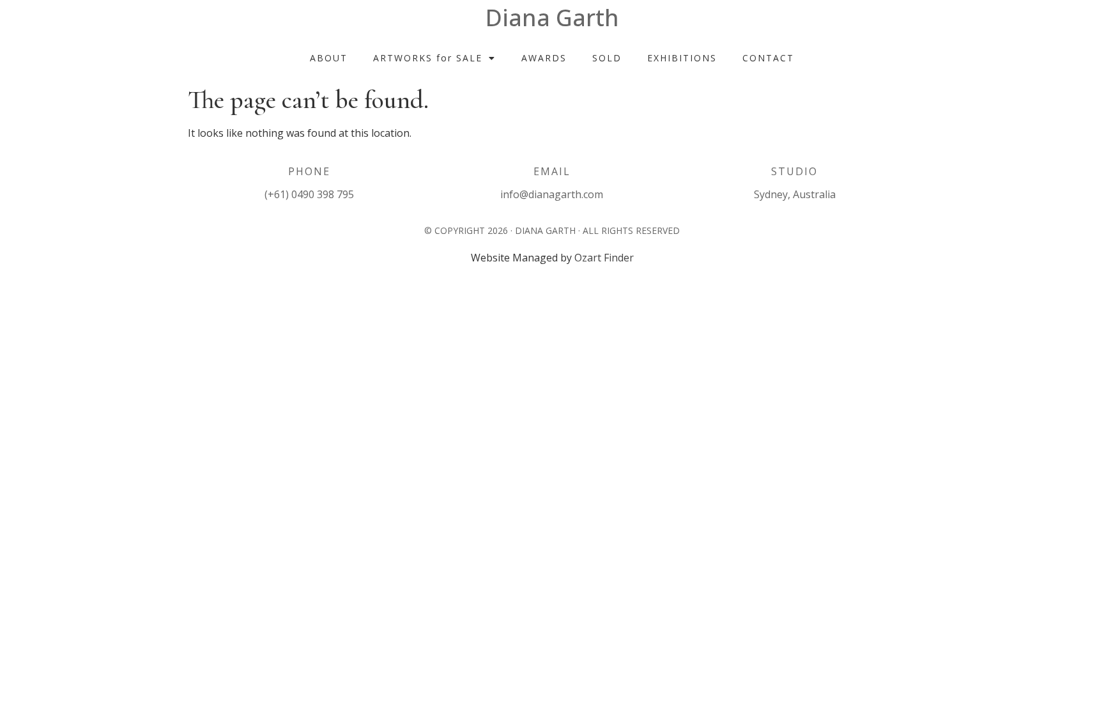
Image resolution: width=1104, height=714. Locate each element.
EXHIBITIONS (682, 58)
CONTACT (768, 58)
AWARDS (544, 58)
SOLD (607, 58)
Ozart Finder (604, 258)
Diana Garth (552, 17)
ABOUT (329, 58)
